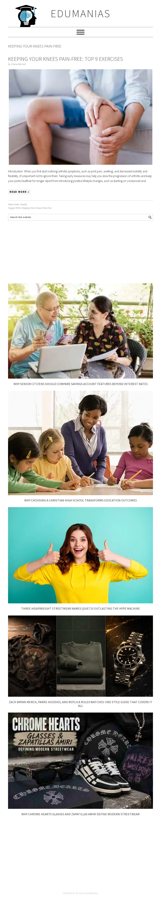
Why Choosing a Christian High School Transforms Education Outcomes (80, 500)
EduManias (81, 13)
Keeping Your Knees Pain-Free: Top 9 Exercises (65, 58)
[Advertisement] (80, 252)
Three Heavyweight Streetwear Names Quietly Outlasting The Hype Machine (80, 608)
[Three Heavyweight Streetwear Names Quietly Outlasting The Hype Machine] (80, 602)
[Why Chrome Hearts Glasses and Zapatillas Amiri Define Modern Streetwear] (80, 808)
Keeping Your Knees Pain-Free (36, 208)
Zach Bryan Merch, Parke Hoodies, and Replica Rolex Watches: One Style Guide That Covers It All (80, 704)
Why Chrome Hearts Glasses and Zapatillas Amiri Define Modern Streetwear (80, 814)
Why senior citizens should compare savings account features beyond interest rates (81, 384)
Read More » (19, 191)
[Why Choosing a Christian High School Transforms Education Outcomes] (80, 494)
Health (23, 204)
